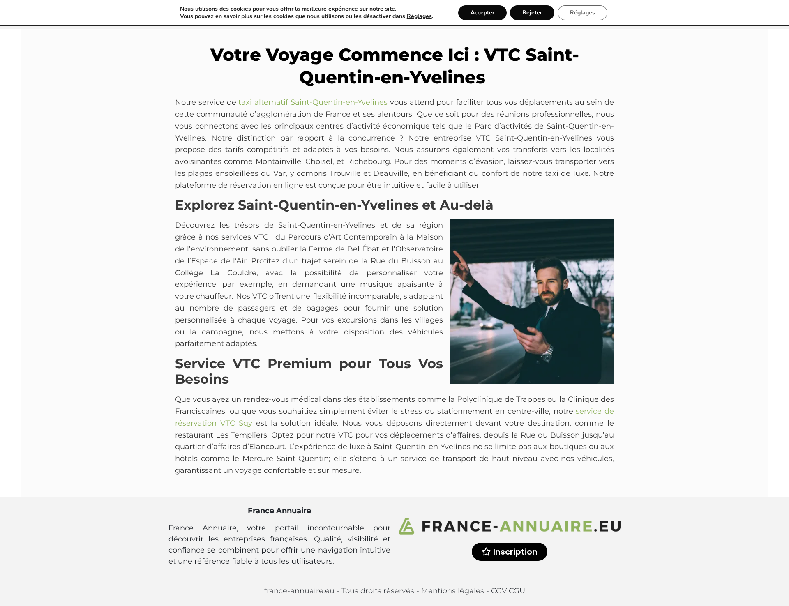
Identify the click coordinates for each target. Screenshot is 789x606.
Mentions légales (453, 590)
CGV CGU (508, 590)
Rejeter (532, 12)
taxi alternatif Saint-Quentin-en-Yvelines (313, 102)
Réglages (419, 16)
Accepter (482, 12)
